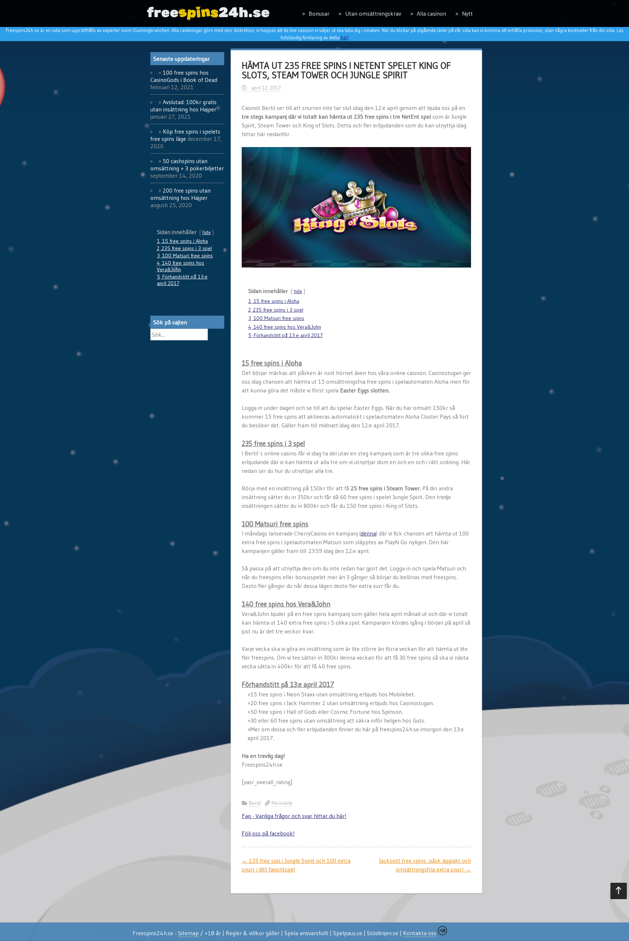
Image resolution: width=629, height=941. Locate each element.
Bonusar (319, 13)
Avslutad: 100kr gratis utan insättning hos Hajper (183, 105)
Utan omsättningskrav (373, 13)
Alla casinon (431, 13)
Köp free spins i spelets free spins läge (185, 135)
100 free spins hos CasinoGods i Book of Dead (183, 76)
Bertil (255, 803)
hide (298, 291)
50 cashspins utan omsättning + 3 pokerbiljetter (187, 164)
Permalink (282, 803)
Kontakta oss (419, 933)
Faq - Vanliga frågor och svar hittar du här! (294, 815)
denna (368, 533)
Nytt (467, 13)
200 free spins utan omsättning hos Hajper (180, 194)
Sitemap (188, 933)
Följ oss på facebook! (268, 833)
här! (345, 37)
